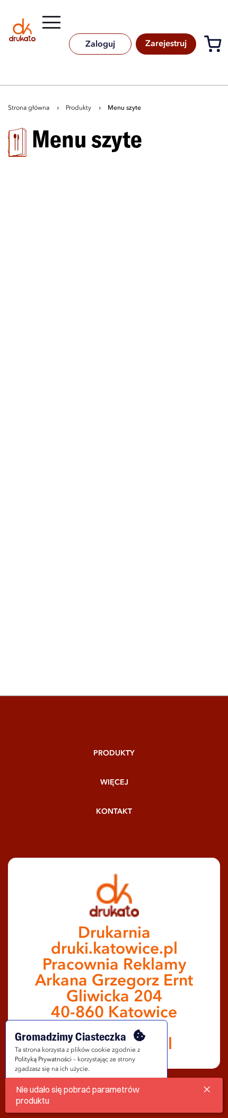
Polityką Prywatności (43, 1060)
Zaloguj (100, 44)
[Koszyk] (215, 45)
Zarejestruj (166, 44)
